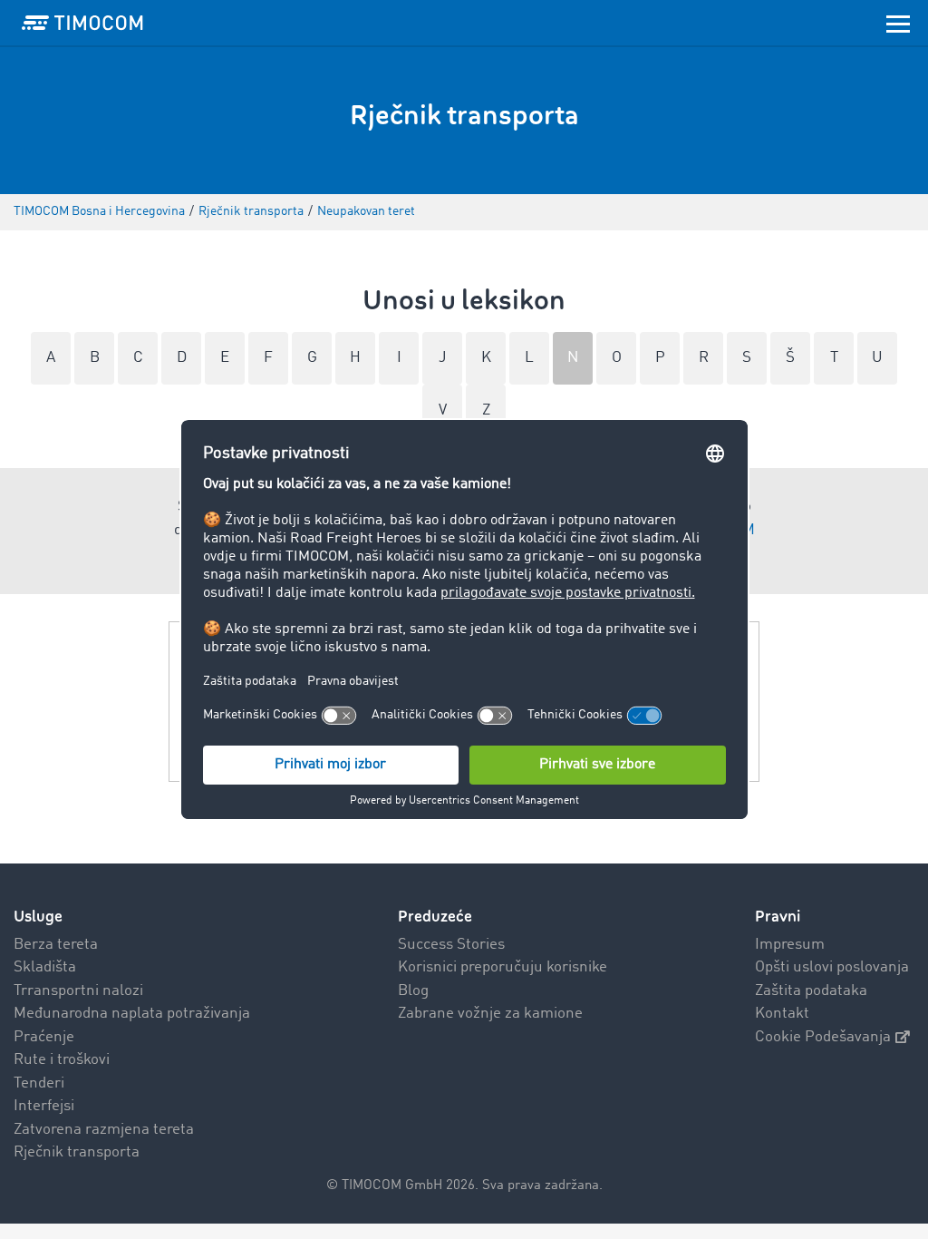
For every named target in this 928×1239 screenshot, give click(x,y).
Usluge (38, 916)
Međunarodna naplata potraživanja (132, 1013)
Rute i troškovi (62, 1060)
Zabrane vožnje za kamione (490, 1013)
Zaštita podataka (811, 991)
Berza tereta (56, 944)
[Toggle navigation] (898, 22)
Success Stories (451, 944)
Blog (413, 991)
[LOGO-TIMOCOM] (82, 23)
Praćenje (44, 1037)
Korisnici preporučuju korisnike (502, 967)
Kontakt (782, 1013)
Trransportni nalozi (78, 991)
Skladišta (45, 967)
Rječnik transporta (77, 1152)
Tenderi (39, 1083)
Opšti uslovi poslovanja (832, 967)
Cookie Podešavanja (823, 1037)
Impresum (790, 944)
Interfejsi (44, 1106)
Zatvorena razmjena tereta (104, 1129)
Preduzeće (435, 916)
